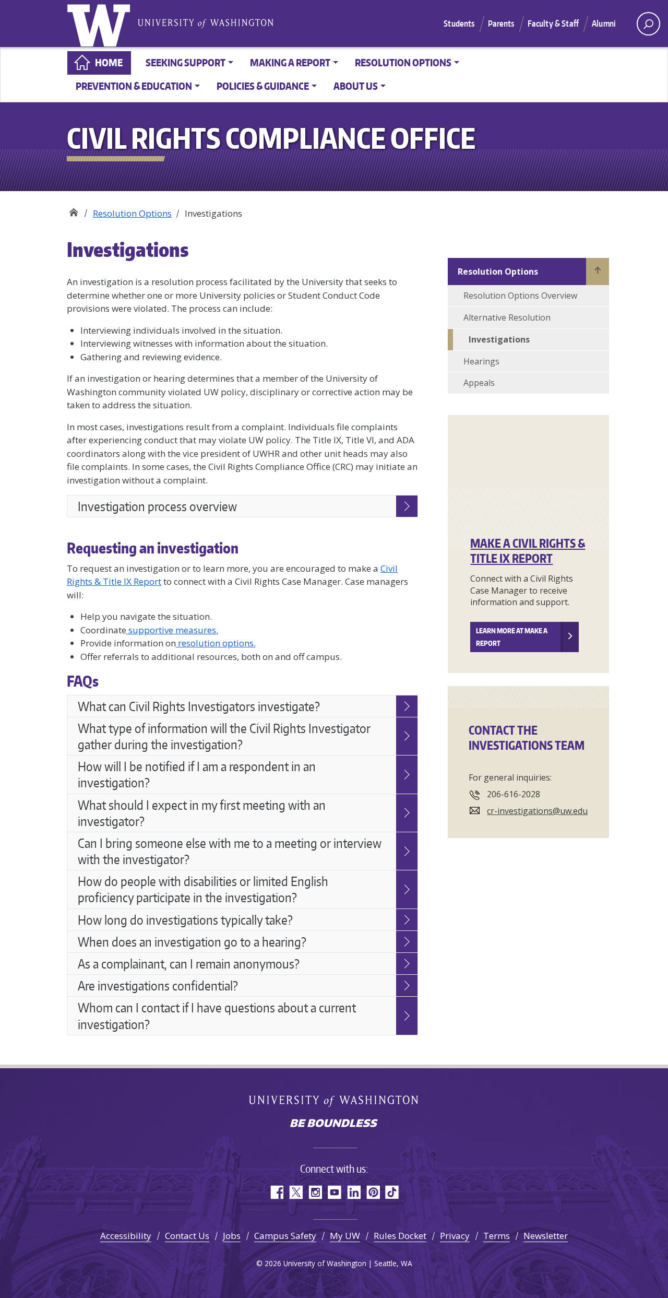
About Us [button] (355, 85)
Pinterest (373, 1192)
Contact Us (187, 1236)
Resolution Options (132, 213)
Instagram (315, 1192)
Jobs (232, 1236)
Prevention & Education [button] (134, 85)
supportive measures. (172, 630)
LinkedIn (354, 1192)
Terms (496, 1236)
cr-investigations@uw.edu (537, 811)
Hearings (481, 361)
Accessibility (125, 1236)
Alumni (604, 23)
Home (109, 62)
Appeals (479, 382)
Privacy (455, 1236)
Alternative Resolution (507, 317)
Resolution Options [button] (403, 62)
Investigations (499, 339)
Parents (501, 23)
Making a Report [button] (290, 62)
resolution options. (216, 643)
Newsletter (545, 1236)
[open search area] (648, 24)
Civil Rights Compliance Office (73, 210)
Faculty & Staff (553, 23)
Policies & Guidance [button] (263, 85)
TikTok (392, 1192)
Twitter (296, 1192)
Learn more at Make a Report (511, 637)
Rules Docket (400, 1236)
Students (459, 23)
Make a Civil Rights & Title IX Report (527, 550)
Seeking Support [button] (185, 62)
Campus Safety (285, 1236)
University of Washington (101, 23)
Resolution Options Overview (520, 295)
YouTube (334, 1192)
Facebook (276, 1192)
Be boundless (334, 1124)
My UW (345, 1236)
